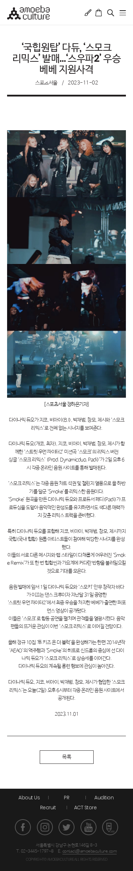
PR (66, 797)
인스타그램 (45, 827)
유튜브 (88, 827)
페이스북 (23, 827)
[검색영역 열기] (110, 13)
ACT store (98, 12)
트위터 (66, 827)
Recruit (48, 807)
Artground (88, 12)
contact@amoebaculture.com (89, 851)
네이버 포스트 (110, 827)
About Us (29, 797)
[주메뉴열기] (123, 12)
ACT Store (85, 807)
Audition (103, 797)
